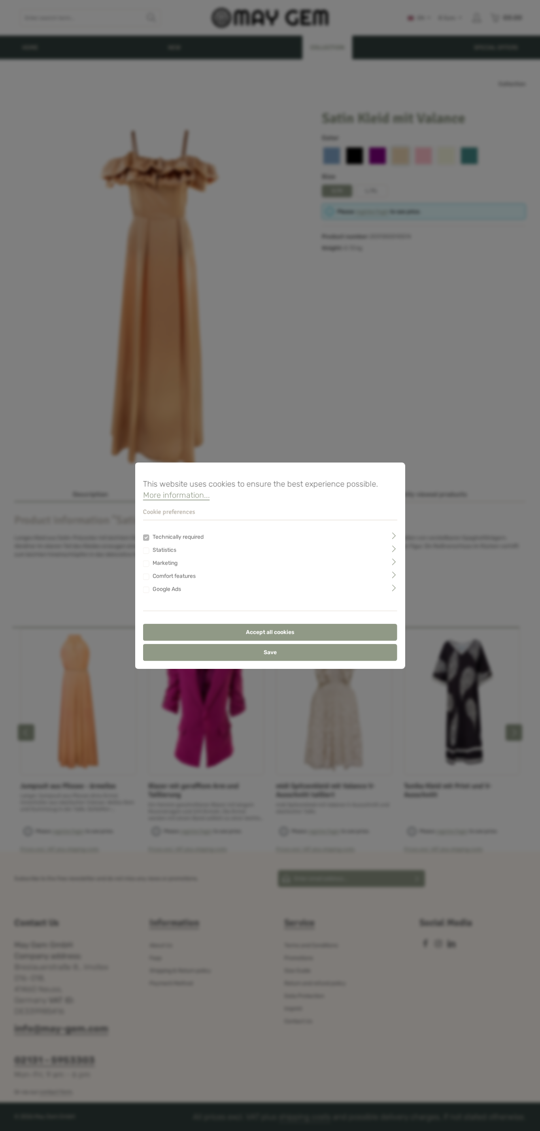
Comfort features (174, 576)
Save (270, 652)
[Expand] (394, 535)
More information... (176, 494)
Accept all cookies (270, 632)
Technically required (178, 537)
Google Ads (167, 589)
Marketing (165, 563)
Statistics (164, 550)
